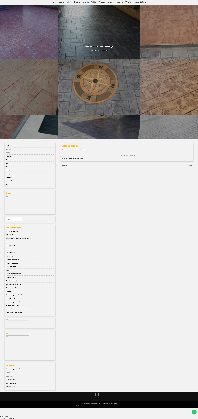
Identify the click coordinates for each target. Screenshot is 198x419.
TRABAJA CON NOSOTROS (12, 305)
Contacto (85, 2)
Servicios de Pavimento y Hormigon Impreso (17, 238)
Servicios (61, 2)
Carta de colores (10, 245)
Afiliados (128, 2)
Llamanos (8, 291)
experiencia (9, 376)
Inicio (53, 2)
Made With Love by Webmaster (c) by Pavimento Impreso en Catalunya (99, 403)
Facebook (102, 2)
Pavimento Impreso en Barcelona (15, 295)
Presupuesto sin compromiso (14, 273)
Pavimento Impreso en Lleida (13, 284)
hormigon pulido (10, 379)
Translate (11, 418)
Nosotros (77, 2)
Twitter (93, 2)
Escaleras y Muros (11, 277)
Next (190, 165)
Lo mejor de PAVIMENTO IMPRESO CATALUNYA (18, 309)
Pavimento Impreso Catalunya (14, 302)
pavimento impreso (11, 383)
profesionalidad (10, 386)
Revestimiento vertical (12, 263)
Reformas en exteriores (12, 259)
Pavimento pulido (10, 252)
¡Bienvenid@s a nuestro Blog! (14, 312)
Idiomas (110, 2)
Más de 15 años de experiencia (14, 235)
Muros (8, 270)
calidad (8, 372)
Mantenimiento (10, 256)
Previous (64, 165)
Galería (68, 2)
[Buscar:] (14, 219)
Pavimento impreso (11, 266)
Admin (83, 149)
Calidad (8, 242)
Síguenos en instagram (12, 231)
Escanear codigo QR (11, 288)
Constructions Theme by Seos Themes (112, 406)
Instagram (119, 2)
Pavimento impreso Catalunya (77, 158)
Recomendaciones (140, 2)
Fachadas (8, 249)
